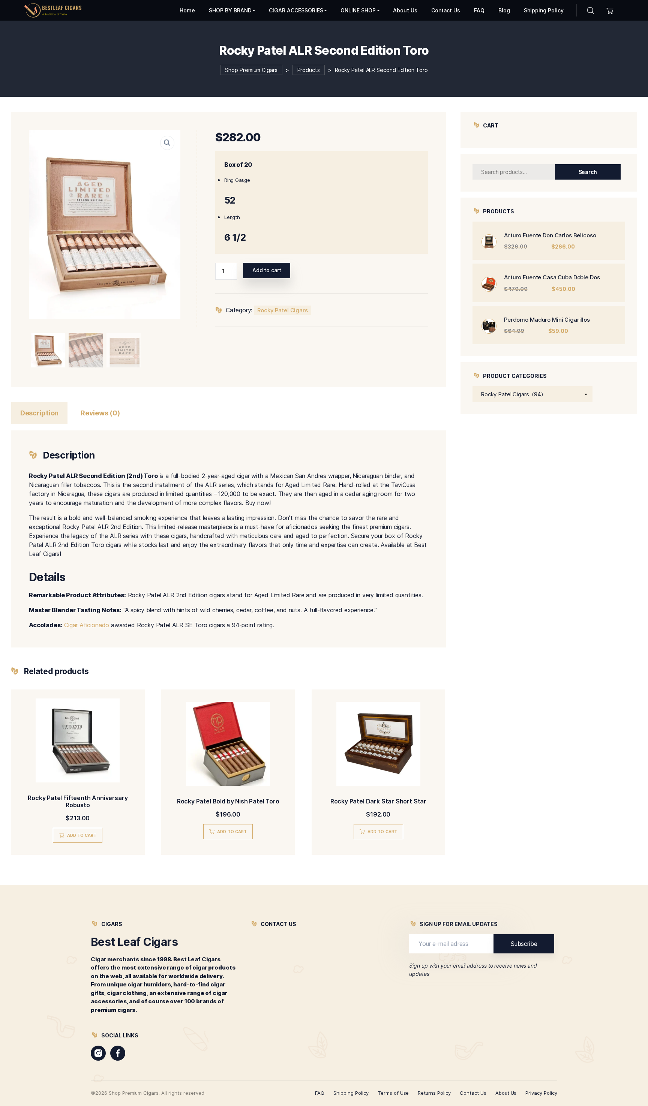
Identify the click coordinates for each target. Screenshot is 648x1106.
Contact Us (473, 1093)
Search (588, 172)
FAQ (319, 1093)
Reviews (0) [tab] (100, 413)
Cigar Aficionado (86, 625)
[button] (167, 143)
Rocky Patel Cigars (282, 310)
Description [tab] (39, 413)
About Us (506, 1093)
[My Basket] (610, 10)
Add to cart (266, 270)
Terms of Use (393, 1093)
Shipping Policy (351, 1093)
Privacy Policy (541, 1093)
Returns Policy (434, 1093)
